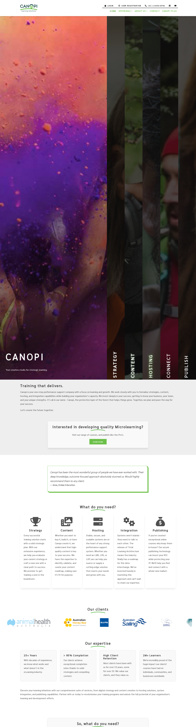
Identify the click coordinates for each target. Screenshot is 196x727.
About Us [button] (140, 11)
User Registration (131, 5)
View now (98, 442)
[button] (53, 198)
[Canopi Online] (29, 8)
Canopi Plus (169, 11)
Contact (155, 11)
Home (113, 11)
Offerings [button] (125, 11)
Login (110, 5)
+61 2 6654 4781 (156, 5)
